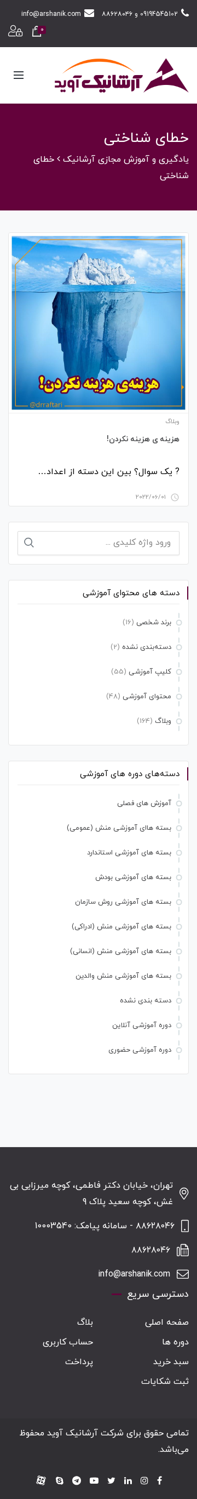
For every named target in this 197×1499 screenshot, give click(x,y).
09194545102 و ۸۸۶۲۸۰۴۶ (140, 14)
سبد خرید (171, 1362)
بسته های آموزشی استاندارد (129, 853)
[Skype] (59, 1481)
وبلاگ (172, 421)
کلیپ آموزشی (150, 672)
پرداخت (79, 1362)
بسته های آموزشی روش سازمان (123, 902)
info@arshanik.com (51, 14)
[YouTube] (94, 1481)
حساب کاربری (68, 1342)
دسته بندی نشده (145, 1001)
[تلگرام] (76, 1481)
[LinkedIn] (128, 1481)
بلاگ (85, 1322)
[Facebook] (159, 1481)
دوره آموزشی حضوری (139, 1050)
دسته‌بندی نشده (146, 647)
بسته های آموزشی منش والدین (123, 976)
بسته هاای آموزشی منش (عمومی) (119, 828)
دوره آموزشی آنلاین (141, 1025)
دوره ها (175, 1342)
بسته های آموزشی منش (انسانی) (120, 951)
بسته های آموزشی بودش (133, 877)
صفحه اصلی (167, 1322)
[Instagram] (144, 1481)
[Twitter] (111, 1481)
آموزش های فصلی (144, 803)
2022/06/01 (151, 497)
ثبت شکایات (165, 1382)
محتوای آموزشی (147, 697)
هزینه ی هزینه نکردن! (143, 439)
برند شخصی (153, 623)
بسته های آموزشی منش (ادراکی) (121, 927)
